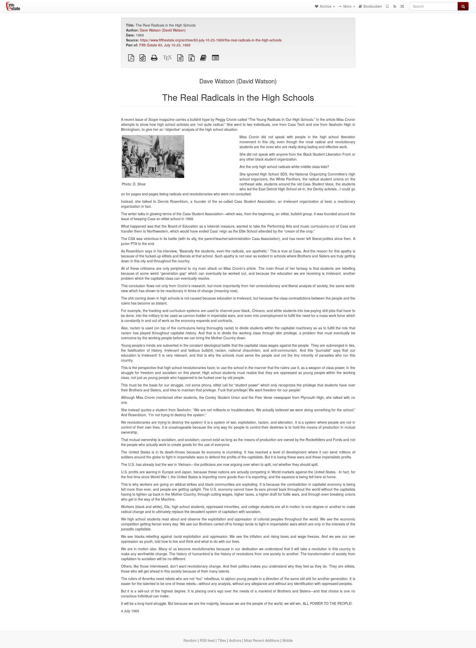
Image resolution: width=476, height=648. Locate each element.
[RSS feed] (394, 6)
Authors (235, 640)
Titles (222, 640)
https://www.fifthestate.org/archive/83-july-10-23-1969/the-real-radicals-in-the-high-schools (211, 39)
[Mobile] (387, 6)
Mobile (287, 640)
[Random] (402, 6)
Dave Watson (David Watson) (163, 30)
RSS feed (207, 640)
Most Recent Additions (261, 640)
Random (190, 640)
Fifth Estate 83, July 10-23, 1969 (164, 44)
